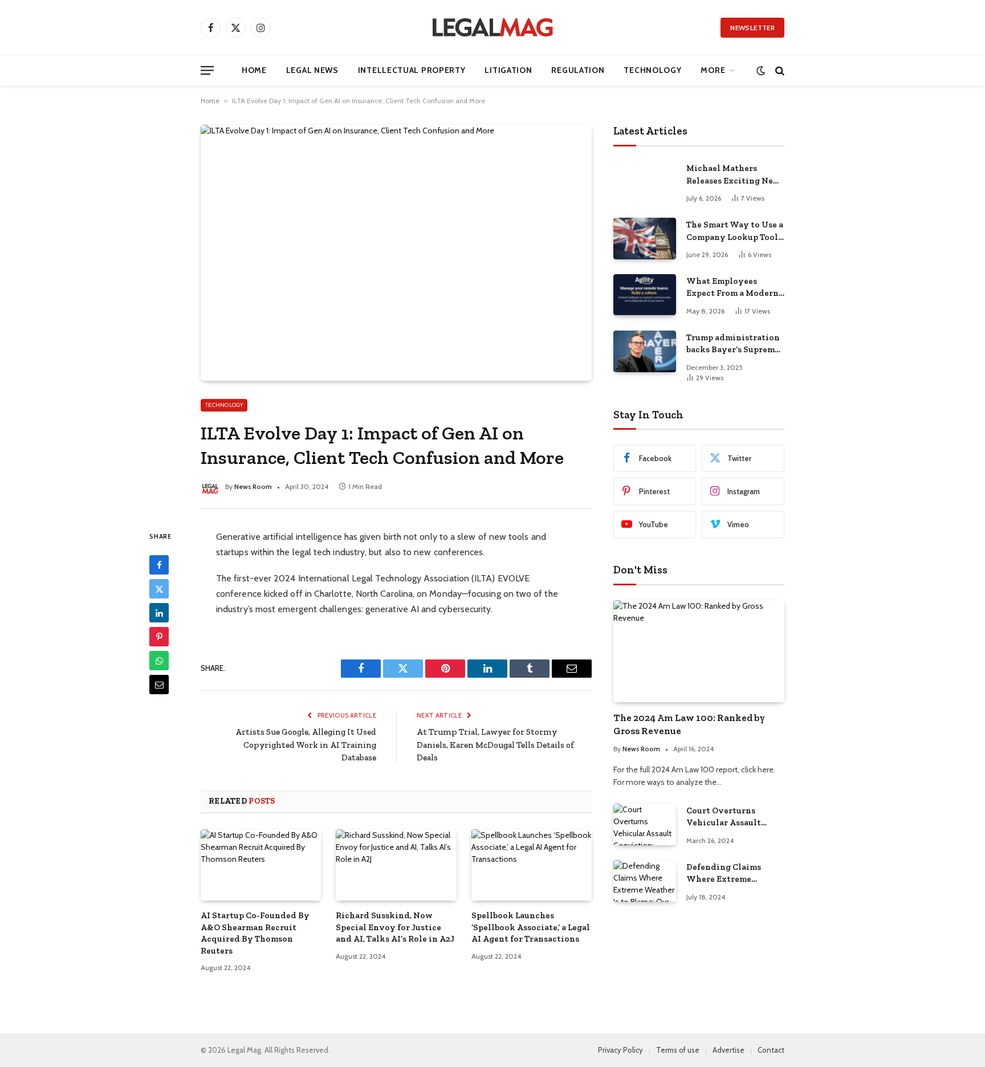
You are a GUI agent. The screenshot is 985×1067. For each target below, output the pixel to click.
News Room (253, 486)
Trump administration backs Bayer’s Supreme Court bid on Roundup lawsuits (733, 344)
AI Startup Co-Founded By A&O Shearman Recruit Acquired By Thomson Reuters (255, 932)
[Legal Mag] (492, 27)
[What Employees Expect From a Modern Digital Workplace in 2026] (644, 295)
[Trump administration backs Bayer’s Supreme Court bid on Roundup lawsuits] (644, 351)
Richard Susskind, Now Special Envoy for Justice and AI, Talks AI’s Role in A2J (395, 927)
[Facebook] (159, 565)
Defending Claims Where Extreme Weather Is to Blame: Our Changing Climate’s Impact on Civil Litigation (729, 874)
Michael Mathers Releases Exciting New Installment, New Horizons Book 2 (733, 175)
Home (254, 70)
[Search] (778, 70)
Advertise (728, 1049)
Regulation (577, 70)
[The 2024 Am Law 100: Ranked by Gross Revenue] (698, 651)
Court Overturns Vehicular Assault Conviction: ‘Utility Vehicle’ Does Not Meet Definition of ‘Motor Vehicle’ (734, 817)
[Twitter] (159, 588)
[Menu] (207, 70)
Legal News (312, 70)
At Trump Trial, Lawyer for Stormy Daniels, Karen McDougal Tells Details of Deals (495, 745)
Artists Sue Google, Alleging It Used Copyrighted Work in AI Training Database (305, 745)
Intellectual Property (412, 70)
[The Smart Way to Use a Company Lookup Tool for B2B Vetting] (644, 238)
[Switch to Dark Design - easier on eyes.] (761, 70)
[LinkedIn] (159, 612)
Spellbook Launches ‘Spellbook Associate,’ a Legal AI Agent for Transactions (530, 927)
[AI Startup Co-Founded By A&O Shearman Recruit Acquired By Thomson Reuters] (261, 865)
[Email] (159, 684)
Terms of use (677, 1049)
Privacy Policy (620, 1049)
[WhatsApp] (159, 660)
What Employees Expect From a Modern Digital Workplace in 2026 (732, 288)
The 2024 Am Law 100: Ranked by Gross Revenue (689, 724)
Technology (652, 70)
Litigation (508, 70)
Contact (771, 1049)
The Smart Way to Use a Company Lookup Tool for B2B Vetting (734, 231)
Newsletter (752, 27)
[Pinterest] (159, 636)
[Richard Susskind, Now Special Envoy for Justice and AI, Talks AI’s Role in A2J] (396, 865)
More (713, 70)
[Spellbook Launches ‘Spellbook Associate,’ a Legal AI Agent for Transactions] (531, 865)
